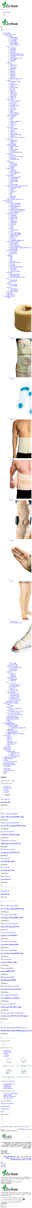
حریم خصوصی (7, 1086)
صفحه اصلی (7, 768)
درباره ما (3, 1111)
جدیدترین (6, 789)
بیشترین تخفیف (8, 787)
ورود (2, 30)
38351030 (22, 1129)
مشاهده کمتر (4, 1152)
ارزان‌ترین (6, 790)
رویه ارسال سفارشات (9, 1083)
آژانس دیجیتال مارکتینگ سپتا (17, 1159)
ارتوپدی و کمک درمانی (9, 770)
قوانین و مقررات (8, 1098)
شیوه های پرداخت (8, 1088)
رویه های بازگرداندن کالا (10, 1096)
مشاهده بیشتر (4, 1150)
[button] (17, 33)
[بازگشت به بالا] (1, 1168)
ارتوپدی (6, 771)
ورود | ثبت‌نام (7, 12)
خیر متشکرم (8, 1183)
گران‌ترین (6, 792)
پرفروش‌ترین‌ (7, 786)
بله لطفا (3, 1183)
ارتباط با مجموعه (5, 1108)
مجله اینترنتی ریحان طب (7, 1103)
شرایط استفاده (7, 1085)
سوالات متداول (7, 1095)
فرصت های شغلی (5, 1106)
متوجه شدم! (3, 1203)
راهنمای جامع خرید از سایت (11, 1093)
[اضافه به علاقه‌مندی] (1, 812)
